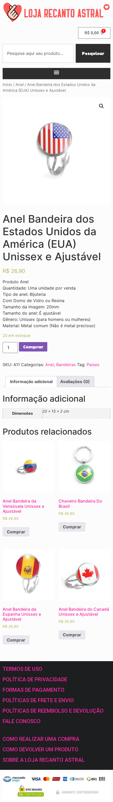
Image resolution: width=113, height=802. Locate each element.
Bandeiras (66, 364)
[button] (56, 72)
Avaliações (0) (75, 381)
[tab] (31, 381)
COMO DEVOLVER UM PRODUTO (40, 749)
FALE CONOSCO (21, 721)
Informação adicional (31, 381)
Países (93, 364)
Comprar (33, 347)
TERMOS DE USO (22, 669)
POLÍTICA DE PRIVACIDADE (35, 679)
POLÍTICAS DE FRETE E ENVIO (38, 700)
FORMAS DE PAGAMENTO (33, 690)
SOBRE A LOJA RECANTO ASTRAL (44, 760)
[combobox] (38, 53)
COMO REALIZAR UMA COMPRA (41, 739)
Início (7, 84)
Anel (20, 84)
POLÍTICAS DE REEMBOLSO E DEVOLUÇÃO (53, 711)
